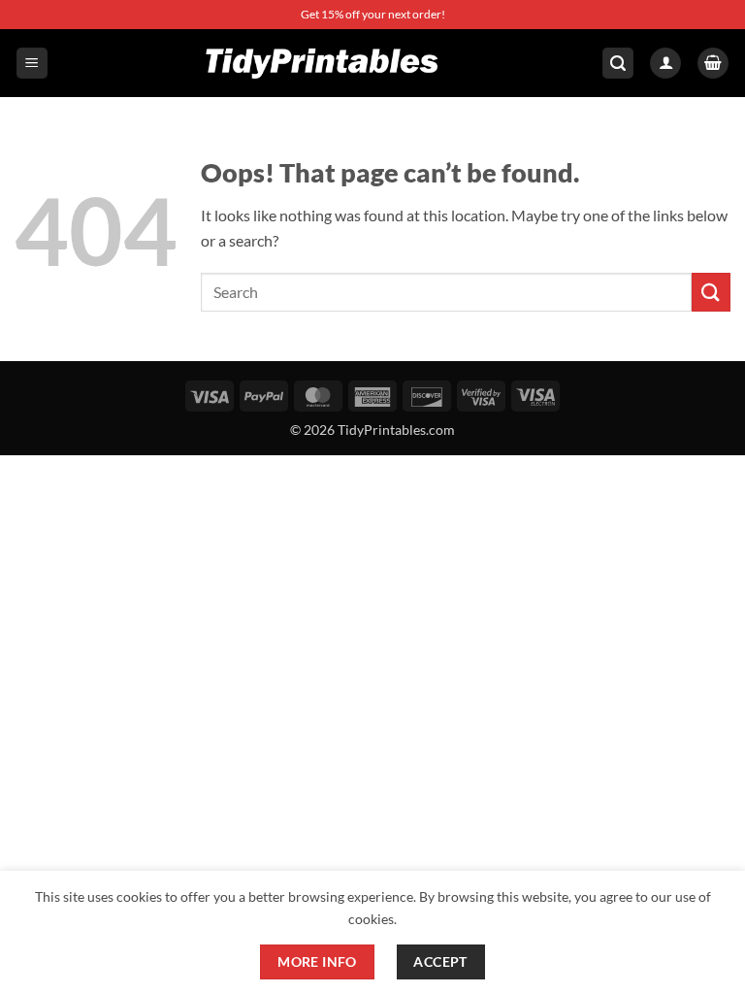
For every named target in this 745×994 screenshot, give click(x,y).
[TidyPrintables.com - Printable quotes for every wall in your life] (323, 63)
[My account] (665, 64)
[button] (32, 64)
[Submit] (711, 292)
